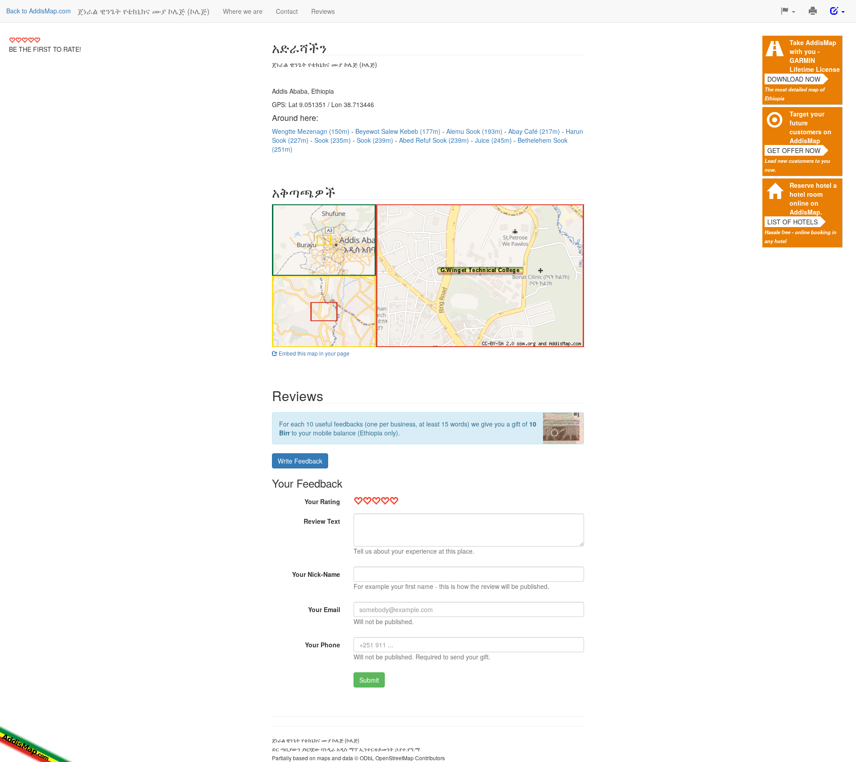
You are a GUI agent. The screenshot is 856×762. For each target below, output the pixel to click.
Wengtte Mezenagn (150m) (311, 131)
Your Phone (322, 644)
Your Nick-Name (316, 574)
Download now (793, 79)
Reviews (323, 11)
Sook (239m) (376, 140)
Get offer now (793, 150)
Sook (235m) (333, 140)
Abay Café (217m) (535, 131)
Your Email (324, 609)
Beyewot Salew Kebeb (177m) (398, 131)
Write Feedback (300, 460)
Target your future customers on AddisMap (810, 127)
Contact (287, 11)
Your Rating (322, 501)
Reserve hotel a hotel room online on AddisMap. (813, 198)
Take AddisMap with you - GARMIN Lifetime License (815, 56)
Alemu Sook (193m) (475, 131)
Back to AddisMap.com (38, 10)
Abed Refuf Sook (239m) (435, 140)
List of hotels (792, 221)
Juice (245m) (494, 140)
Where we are (243, 11)
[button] (788, 11)
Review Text (322, 521)
